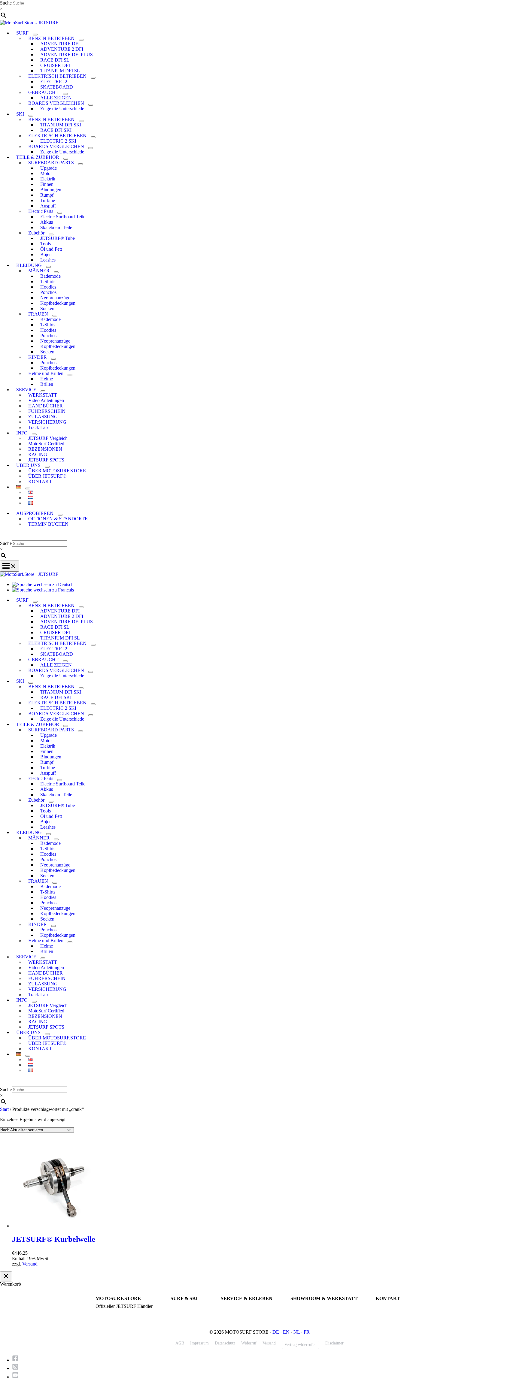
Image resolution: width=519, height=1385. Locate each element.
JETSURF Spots (235, 1317)
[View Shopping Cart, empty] (259, 536)
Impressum (199, 1343)
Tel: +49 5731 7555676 (396, 1306)
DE (275, 1332)
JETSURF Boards (186, 1306)
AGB (179, 1343)
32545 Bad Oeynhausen (310, 1312)
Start (4, 1109)
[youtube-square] (15, 1376)
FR (307, 1332)
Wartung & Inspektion (240, 1312)
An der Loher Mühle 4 (309, 1306)
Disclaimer (334, 1343)
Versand (30, 1263)
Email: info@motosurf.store (400, 1312)
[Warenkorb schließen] (6, 1276)
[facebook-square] (17, 1359)
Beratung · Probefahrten (116, 1312)
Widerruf (248, 1343)
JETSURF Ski (183, 1312)
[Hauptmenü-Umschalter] (9, 566)
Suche (6, 2)
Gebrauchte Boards (187, 1317)
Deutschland (300, 1317)
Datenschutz (225, 1343)
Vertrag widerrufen (300, 1344)
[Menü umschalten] (35, 34)
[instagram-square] (17, 1368)
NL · (298, 1332)
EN (286, 1332)
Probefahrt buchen (236, 1306)
